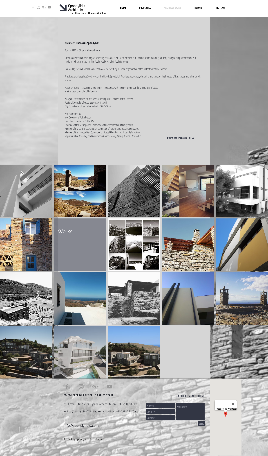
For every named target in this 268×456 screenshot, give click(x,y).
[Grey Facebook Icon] (33, 7)
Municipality (93, 106)
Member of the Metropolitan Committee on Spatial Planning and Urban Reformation (102, 132)
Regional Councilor (73, 102)
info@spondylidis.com (81, 425)
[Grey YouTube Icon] (49, 7)
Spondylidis (76, 6)
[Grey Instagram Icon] (38, 7)
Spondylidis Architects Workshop (124, 76)
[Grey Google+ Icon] (44, 7)
